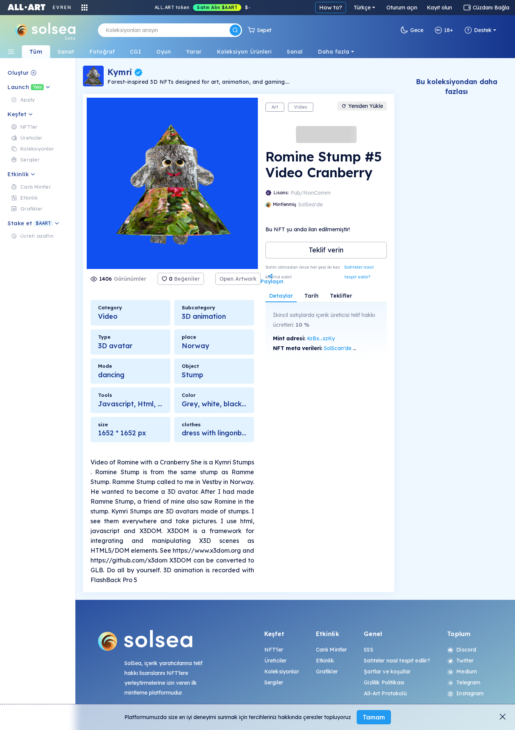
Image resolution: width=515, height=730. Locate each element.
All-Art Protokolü (385, 693)
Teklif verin (326, 250)
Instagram (470, 693)
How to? (330, 7)
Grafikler (327, 671)
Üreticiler (275, 660)
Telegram (468, 682)
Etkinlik (325, 660)
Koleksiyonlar (281, 671)
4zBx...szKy (321, 338)
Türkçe (362, 7)
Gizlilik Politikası (384, 682)
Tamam (374, 717)
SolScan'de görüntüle (350, 348)
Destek (483, 30)
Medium (466, 671)
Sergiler (273, 682)
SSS (368, 649)
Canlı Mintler (331, 649)
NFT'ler (273, 649)
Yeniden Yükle (365, 106)
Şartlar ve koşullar (387, 671)
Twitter (465, 660)
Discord (466, 649)
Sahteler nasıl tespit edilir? (359, 272)
